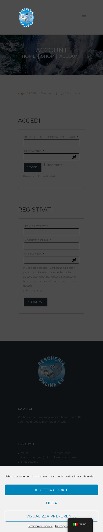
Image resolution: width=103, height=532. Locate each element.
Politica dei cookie (41, 526)
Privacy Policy (65, 526)
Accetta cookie (51, 490)
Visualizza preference (51, 516)
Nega (51, 503)
